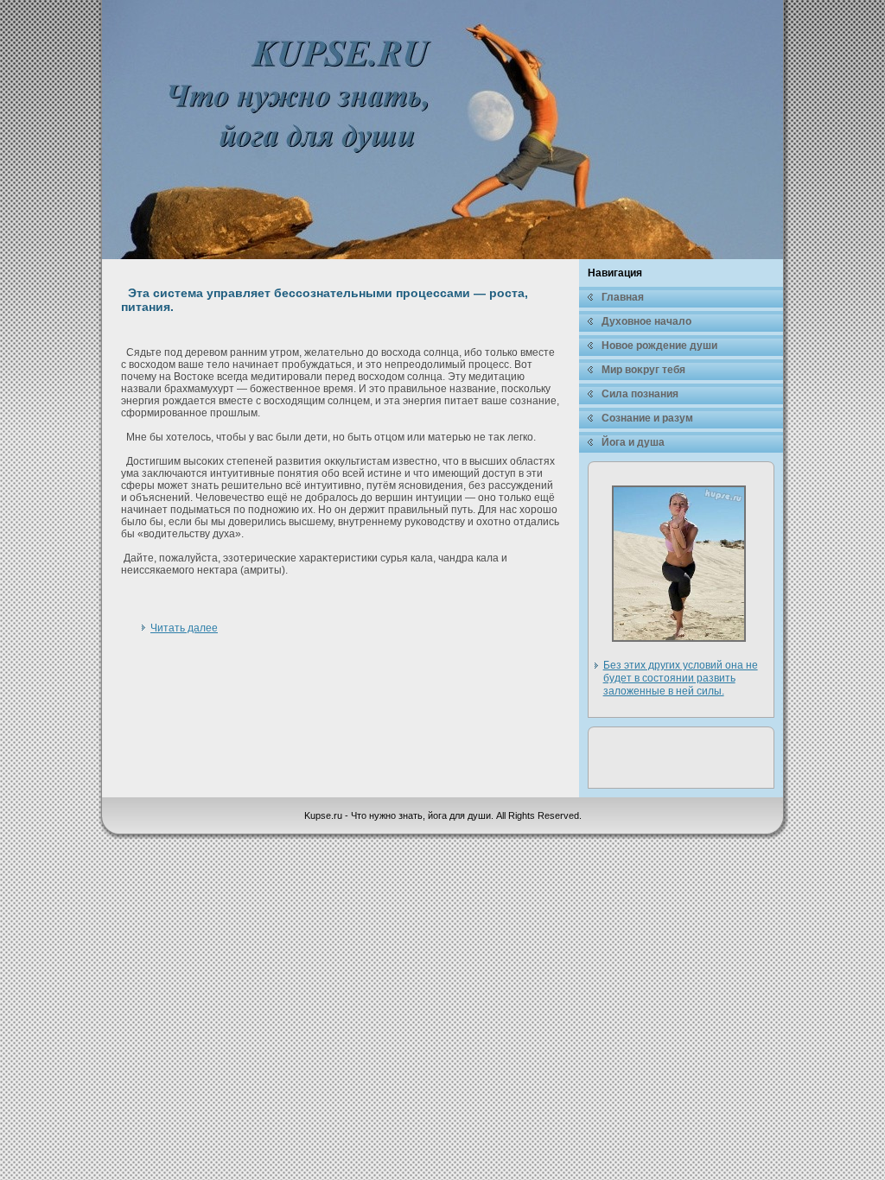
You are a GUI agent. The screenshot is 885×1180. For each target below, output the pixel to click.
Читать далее (184, 628)
